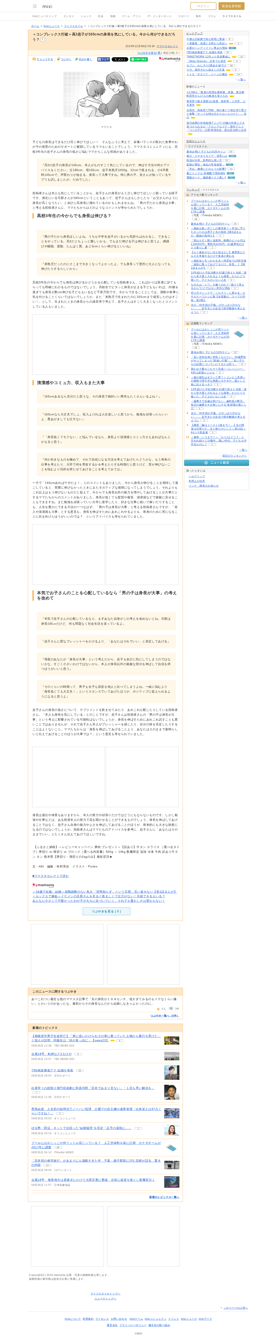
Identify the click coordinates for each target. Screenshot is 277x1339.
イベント (173, 1318)
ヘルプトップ (197, 476)
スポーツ (183, 16)
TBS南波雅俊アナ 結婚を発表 (52, 1070)
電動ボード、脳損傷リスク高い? (206, 177)
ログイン (203, 6)
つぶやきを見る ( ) (106, 911)
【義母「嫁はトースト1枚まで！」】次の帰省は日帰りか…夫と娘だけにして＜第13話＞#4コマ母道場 (218, 429)
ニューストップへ (105, 1298)
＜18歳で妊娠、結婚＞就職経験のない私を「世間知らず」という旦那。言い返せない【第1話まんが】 (104, 891)
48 (231, 65)
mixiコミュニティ (155, 1318)
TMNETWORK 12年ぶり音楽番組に (208, 56)
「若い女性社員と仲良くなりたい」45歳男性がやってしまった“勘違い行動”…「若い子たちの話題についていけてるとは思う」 (218, 361)
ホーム (35, 26)
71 (231, 177)
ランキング (193, 189)
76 (229, 165)
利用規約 (88, 1318)
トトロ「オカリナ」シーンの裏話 (207, 74)
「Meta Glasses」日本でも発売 (206, 61)
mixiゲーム (136, 1318)
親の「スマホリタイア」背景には (207, 155)
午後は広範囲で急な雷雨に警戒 (206, 39)
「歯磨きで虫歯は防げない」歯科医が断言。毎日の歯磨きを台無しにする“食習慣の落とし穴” (218, 405)
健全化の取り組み (159, 1325)
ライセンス (102, 1318)
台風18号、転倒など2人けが (51, 1054)
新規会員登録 (231, 6)
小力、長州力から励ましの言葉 (206, 69)
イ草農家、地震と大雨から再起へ (207, 43)
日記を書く (85, 59)
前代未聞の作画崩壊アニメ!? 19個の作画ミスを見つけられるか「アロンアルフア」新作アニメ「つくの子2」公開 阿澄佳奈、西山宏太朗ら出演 (216, 126)
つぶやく (66, 59)
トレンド (86, 16)
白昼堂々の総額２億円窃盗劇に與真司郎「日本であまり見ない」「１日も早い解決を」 (93, 1088)
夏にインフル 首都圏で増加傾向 (206, 173)
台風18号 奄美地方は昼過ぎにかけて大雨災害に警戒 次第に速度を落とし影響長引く (93, 1180)
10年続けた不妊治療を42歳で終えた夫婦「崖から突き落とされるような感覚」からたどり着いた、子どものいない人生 (218, 276)
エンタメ (68, 16)
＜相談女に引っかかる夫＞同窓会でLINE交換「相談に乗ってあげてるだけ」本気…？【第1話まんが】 (218, 264)
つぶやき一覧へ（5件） (164, 1015)
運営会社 (112, 1325)
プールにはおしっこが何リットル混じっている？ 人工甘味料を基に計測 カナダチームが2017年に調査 (210, 206)
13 (47, 1165)
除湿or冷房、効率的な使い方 (204, 160)
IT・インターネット (160, 16)
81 (230, 173)
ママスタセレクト (167, 46)
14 (241, 57)
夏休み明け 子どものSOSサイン (206, 151)
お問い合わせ (119, 1318)
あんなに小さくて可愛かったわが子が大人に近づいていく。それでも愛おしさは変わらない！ (98, 900)
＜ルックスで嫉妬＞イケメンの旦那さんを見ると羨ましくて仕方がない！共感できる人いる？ (98, 896)
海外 (198, 16)
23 (226, 160)
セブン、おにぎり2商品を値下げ (206, 65)
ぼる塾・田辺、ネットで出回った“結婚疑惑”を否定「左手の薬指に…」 (81, 1128)
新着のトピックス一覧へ (164, 1197)
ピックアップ (194, 33)
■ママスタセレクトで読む (50, 876)
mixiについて (73, 1318)
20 (80, 1070)
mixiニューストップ (44, 16)
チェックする (45, 59)
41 (231, 169)
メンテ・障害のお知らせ (204, 485)
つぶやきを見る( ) (149, 52)
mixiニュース (51, 26)
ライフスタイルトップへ (105, 1293)
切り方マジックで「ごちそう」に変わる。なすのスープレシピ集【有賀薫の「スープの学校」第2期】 (218, 296)
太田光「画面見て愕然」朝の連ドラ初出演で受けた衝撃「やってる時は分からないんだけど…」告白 (216, 114)
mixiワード (205, 1318)
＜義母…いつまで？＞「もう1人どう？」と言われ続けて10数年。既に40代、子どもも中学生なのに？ (218, 441)
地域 (113, 16)
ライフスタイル (231, 16)
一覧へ (242, 79)
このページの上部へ (236, 1307)
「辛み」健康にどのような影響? (206, 168)
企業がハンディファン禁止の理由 (207, 47)
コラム (212, 16)
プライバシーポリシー (133, 1325)
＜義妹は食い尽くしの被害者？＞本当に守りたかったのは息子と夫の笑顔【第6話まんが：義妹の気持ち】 (218, 232)
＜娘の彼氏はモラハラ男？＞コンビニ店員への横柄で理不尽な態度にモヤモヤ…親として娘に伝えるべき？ (218, 381)
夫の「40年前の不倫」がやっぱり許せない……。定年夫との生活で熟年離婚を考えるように (218, 308)
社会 (100, 16)
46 (58, 1147)
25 (231, 152)
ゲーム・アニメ (131, 16)
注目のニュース (195, 141)
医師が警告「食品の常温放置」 (206, 164)
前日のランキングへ (234, 455)
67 (232, 48)
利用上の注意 (197, 481)
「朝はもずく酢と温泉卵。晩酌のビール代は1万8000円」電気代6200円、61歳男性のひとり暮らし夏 (218, 244)
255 (232, 156)
